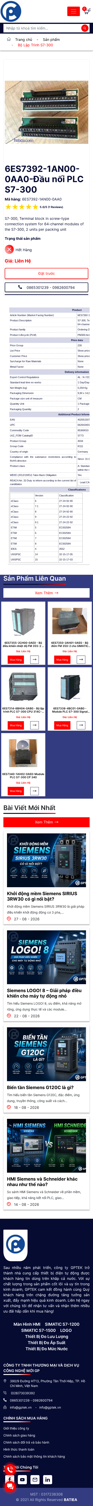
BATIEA (70, 1499)
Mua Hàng (16, 659)
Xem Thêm (44, 593)
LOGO (66, 1330)
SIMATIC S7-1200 (62, 1324)
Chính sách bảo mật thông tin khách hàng (34, 1456)
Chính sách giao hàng (19, 1435)
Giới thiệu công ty (16, 1428)
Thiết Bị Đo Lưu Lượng (46, 1336)
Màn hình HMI (27, 1324)
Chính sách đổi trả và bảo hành (26, 1442)
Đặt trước (46, 273)
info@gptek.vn (21, 1407)
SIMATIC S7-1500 (38, 1330)
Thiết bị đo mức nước (47, 1348)
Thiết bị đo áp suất (46, 1342)
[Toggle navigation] (73, 11)
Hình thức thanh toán (18, 1449)
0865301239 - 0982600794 (50, 287)
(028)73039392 (22, 1393)
